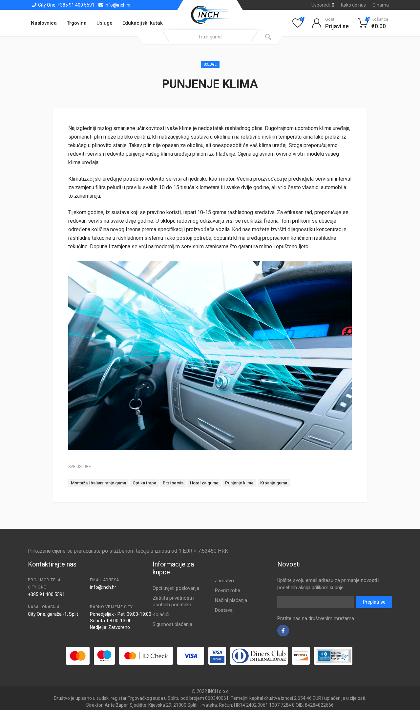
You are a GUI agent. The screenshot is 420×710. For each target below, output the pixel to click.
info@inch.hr (117, 5)
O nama (380, 5)
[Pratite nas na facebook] (283, 630)
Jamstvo (224, 581)
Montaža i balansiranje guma (98, 482)
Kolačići (161, 614)
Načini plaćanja (231, 600)
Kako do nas (353, 5)
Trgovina (77, 23)
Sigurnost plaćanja (172, 624)
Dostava (224, 610)
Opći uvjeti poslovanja (176, 588)
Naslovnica (44, 23)
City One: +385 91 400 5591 (65, 5)
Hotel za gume (204, 482)
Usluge (104, 23)
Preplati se (374, 602)
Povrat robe (227, 590)
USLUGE (210, 64)
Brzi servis (173, 482)
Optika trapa (144, 482)
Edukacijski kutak (142, 23)
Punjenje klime (239, 482)
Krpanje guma (273, 482)
